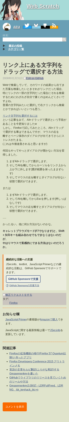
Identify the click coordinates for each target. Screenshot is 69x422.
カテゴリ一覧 (16, 49)
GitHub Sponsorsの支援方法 (23, 285)
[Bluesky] (36, 27)
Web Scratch (43, 6)
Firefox (13, 302)
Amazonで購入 (49, 319)
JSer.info (55, 330)
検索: (6, 35)
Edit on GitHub (35, 78)
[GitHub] (45, 27)
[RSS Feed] (54, 27)
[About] (8, 27)
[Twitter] (27, 27)
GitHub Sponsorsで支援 (23, 279)
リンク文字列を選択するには (20, 115)
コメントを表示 (14, 406)
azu (16, 26)
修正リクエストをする (18, 294)
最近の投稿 (15, 45)
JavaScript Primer (15, 319)
